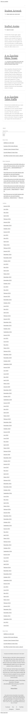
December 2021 (7, 322)
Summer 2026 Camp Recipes (11, 146)
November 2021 (8, 325)
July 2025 (6, 235)
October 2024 (7, 261)
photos (8, 14)
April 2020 (6, 380)
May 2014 (6, 561)
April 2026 (6, 215)
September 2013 (8, 580)
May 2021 (6, 345)
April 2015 (6, 535)
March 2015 (6, 538)
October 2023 (7, 283)
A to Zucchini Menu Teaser (11, 56)
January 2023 (7, 296)
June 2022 (6, 306)
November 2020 (8, 357)
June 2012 (6, 625)
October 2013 (7, 577)
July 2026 (6, 209)
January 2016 (7, 512)
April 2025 (6, 241)
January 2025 (7, 251)
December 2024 (7, 254)
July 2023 (6, 286)
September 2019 (8, 399)
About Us (6, 169)
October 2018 (7, 428)
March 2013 (6, 599)
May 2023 (6, 290)
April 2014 (6, 564)
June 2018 (6, 438)
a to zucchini (9, 61)
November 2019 (8, 393)
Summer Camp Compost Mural (11, 149)
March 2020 (6, 383)
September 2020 (8, 364)
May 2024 (6, 267)
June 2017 (6, 467)
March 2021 (6, 348)
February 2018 (7, 451)
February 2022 (7, 315)
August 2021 (7, 335)
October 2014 (7, 548)
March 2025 (6, 244)
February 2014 (7, 567)
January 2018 (7, 454)
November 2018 (8, 425)
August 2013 (7, 583)
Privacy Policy (14, 688)
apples (8, 29)
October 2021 (7, 328)
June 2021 (6, 341)
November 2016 (8, 486)
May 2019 (6, 409)
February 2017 (7, 480)
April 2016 (6, 503)
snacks (12, 29)
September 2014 (8, 551)
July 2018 (6, 435)
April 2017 (6, 474)
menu (17, 64)
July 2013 (6, 587)
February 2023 (7, 293)
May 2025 (6, 238)
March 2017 (6, 477)
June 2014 (6, 557)
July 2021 (6, 338)
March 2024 (6, 274)
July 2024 (6, 264)
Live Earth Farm (17, 62)
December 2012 (7, 609)
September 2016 (8, 493)
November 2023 (8, 280)
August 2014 (7, 554)
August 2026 (7, 206)
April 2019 (6, 412)
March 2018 (6, 448)
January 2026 (7, 222)
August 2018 (7, 432)
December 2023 (7, 277)
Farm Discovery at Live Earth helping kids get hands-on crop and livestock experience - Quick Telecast (14, 174)
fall (10, 29)
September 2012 (8, 619)
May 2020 (6, 377)
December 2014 (7, 545)
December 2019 (7, 390)
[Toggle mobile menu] (24, 5)
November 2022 (8, 299)
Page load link (4, 712)
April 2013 (6, 596)
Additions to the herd (9, 142)
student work (11, 14)
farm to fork (19, 61)
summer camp (17, 14)
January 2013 (7, 606)
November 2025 (8, 225)
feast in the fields (11, 62)
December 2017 (7, 457)
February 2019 (7, 419)
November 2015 (8, 519)
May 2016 (6, 499)
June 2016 (6, 496)
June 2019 (6, 406)
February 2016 (7, 509)
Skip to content (4, 1)
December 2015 (7, 516)
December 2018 (7, 422)
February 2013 (7, 603)
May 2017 (6, 470)
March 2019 (6, 415)
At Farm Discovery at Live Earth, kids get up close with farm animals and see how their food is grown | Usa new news (14, 180)
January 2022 (7, 319)
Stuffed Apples (12, 26)
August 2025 (7, 232)
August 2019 (7, 403)
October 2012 (7, 616)
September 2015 (8, 525)
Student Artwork (13, 10)
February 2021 (7, 351)
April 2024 (6, 270)
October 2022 (7, 303)
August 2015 (7, 528)
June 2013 (6, 590)
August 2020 (7, 367)
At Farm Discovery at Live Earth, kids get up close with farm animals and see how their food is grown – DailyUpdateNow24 (14, 165)
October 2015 (7, 522)
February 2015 (7, 541)
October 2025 (7, 228)
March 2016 (6, 506)
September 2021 (8, 332)
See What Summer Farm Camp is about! (13, 155)
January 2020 (7, 386)
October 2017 (7, 461)
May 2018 (6, 441)
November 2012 (8, 612)
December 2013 (7, 570)
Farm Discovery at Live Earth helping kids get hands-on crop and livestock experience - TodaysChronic (14, 196)
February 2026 (7, 219)
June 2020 (6, 374)
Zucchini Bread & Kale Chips (11, 152)
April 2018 (6, 445)
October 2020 (7, 361)
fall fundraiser (14, 61)
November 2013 (8, 574)
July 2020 (6, 370)
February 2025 (7, 248)
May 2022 (6, 309)
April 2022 (6, 312)
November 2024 (8, 257)
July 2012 (6, 622)
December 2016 (7, 483)
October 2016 (7, 490)
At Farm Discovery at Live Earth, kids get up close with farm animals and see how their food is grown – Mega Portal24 (14, 187)
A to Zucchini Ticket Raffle (11, 98)
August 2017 (7, 464)
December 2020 (7, 354)
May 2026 (6, 212)
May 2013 (6, 593)
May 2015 (6, 532)
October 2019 (7, 396)
